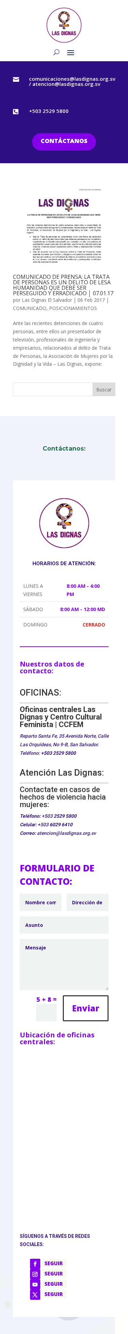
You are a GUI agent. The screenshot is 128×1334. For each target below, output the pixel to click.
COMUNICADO (29, 308)
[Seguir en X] (35, 1295)
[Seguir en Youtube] (35, 1284)
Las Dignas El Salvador (47, 300)
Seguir (53, 1263)
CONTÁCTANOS (64, 141)
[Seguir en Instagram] (35, 1274)
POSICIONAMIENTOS (73, 308)
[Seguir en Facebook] (35, 1264)
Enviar (85, 1008)
